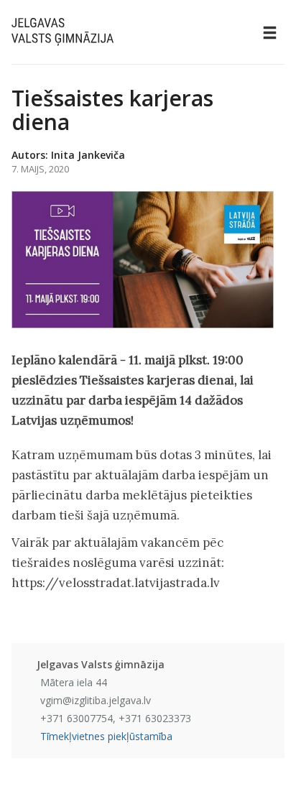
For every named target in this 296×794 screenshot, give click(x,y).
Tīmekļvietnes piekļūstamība (106, 736)
